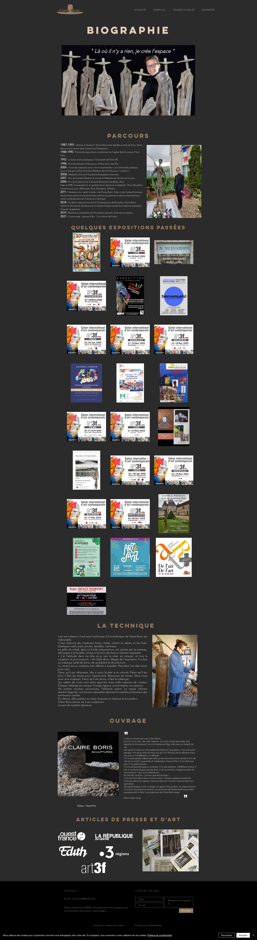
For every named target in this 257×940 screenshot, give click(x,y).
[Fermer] (253, 935)
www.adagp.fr (100, 910)
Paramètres (226, 935)
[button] (88, 764)
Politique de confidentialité (159, 935)
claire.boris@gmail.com (83, 898)
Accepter (243, 935)
